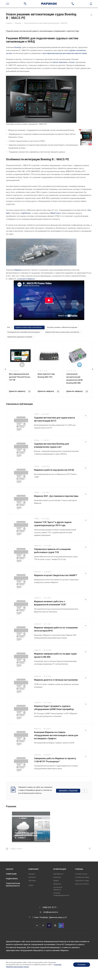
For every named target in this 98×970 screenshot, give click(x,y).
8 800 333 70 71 (49, 907)
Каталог (10, 869)
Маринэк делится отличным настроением (56, 680)
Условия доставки (82, 877)
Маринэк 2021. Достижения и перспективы (56, 496)
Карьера (31, 874)
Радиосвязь (12, 879)
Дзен (55, 925)
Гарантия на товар (82, 880)
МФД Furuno (56, 213)
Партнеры (32, 880)
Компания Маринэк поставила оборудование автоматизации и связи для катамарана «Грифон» (56, 735)
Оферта (56, 880)
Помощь (79, 869)
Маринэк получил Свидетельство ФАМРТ (55, 575)
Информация (59, 869)
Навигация (11, 874)
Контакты (32, 877)
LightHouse (25, 213)
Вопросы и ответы (82, 884)
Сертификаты (58, 874)
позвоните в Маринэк (26, 279)
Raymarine (63, 62)
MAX (61, 925)
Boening (18, 47)
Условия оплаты (81, 874)
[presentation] (5, 369)
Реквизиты (57, 884)
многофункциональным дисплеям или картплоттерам (65, 53)
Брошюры (57, 877)
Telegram (43, 925)
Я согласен (81, 964)
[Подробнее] (85, 415)
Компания (33, 869)
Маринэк (18, 270)
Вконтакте (36, 925)
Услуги (30, 885)
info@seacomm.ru (50, 912)
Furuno (72, 62)
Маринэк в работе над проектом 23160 (54, 470)
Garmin (55, 62)
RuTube (49, 925)
